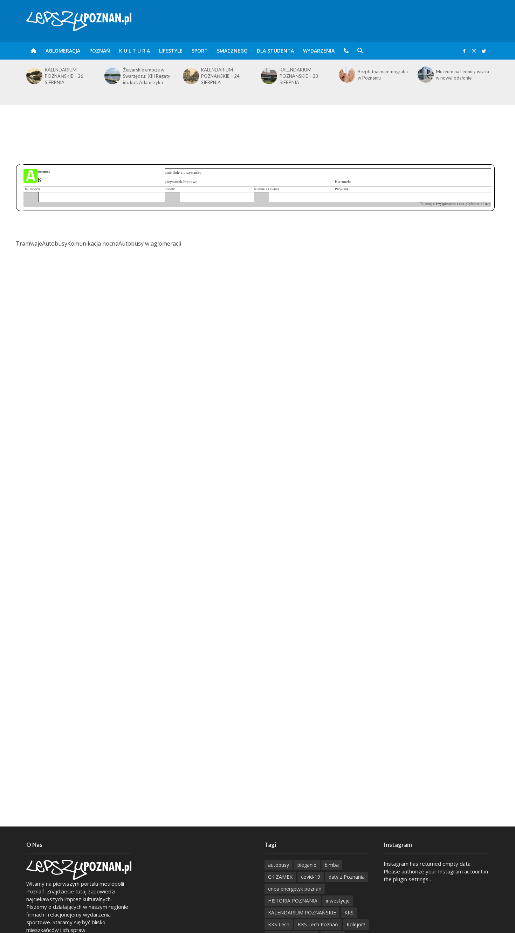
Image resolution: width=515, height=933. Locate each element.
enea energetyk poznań (295, 888)
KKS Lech (278, 924)
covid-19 (310, 876)
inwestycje (338, 900)
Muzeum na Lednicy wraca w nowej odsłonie (462, 75)
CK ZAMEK (280, 876)
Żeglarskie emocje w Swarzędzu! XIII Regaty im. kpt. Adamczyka (146, 76)
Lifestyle (171, 50)
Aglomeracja (63, 50)
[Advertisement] (257, 128)
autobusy (278, 865)
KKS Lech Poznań (318, 924)
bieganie (306, 865)
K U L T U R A (134, 50)
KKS (348, 912)
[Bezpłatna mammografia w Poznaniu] (346, 75)
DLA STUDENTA (275, 50)
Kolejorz (355, 924)
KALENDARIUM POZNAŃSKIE (302, 912)
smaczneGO (232, 50)
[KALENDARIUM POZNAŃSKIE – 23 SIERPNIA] (268, 76)
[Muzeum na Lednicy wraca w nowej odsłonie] (425, 75)
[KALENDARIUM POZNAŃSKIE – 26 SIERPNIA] (33, 76)
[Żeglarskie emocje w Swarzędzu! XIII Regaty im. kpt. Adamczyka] (111, 76)
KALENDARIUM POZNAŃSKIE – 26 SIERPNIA (64, 76)
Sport (200, 50)
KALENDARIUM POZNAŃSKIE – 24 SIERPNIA (220, 76)
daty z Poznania (347, 876)
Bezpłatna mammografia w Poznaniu (383, 75)
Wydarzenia (319, 50)
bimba (332, 865)
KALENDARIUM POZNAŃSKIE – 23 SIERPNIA (299, 76)
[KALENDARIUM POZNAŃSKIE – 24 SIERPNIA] (190, 76)
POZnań (99, 50)
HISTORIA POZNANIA (292, 900)
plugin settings (411, 879)
